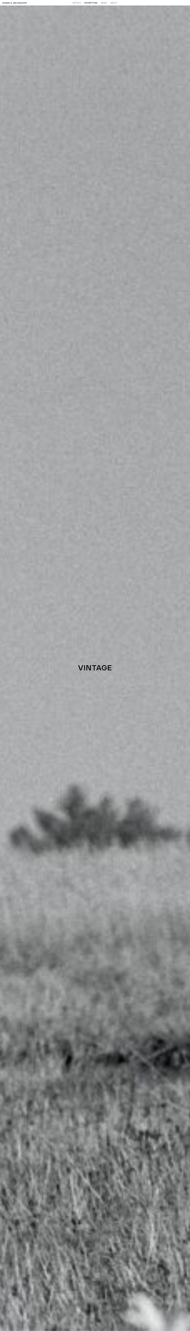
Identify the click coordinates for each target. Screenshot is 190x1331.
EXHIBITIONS (91, 3)
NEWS (104, 3)
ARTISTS (77, 3)
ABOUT (114, 3)
